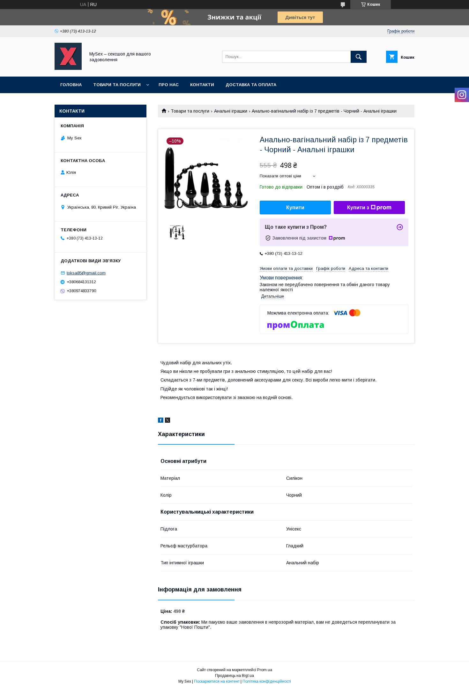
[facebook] (160, 421)
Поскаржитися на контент (217, 681)
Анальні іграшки (230, 111)
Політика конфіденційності (266, 681)
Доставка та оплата (251, 84)
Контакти (202, 84)
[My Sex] (68, 68)
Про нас (169, 84)
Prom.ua (264, 670)
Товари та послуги (117, 84)
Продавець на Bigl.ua (234, 675)
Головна (71, 84)
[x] (167, 421)
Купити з (358, 207)
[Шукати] (359, 57)
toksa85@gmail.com (86, 273)
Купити (295, 207)
